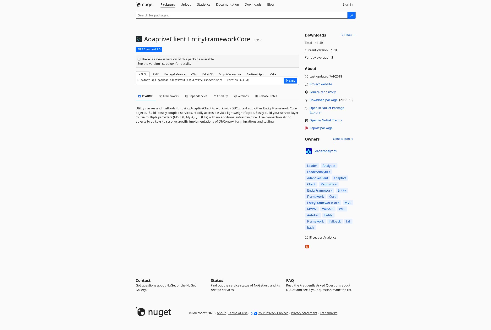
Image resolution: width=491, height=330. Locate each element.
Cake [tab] (273, 74)
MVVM (312, 209)
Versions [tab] (243, 96)
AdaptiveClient (317, 178)
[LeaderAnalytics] (308, 151)
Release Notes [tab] (267, 96)
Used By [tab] (222, 96)
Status (217, 280)
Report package (321, 128)
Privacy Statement (304, 313)
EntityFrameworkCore (323, 203)
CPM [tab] (194, 74)
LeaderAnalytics (325, 151)
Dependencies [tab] (197, 96)
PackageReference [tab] (174, 74)
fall (348, 221)
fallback (335, 221)
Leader (312, 166)
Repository (329, 184)
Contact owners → (343, 140)
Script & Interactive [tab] (230, 74)
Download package (323, 100)
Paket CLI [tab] (207, 74)
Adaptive (340, 178)
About (221, 313)
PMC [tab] (156, 74)
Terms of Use (238, 313)
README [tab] (147, 96)
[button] (290, 81)
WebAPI (328, 209)
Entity (342, 190)
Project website (320, 84)
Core (332, 196)
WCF (342, 209)
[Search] (351, 15)
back (310, 227)
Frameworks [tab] (170, 96)
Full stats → (348, 35)
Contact (143, 280)
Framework (315, 196)
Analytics (329, 166)
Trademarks (328, 313)
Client (311, 184)
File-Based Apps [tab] (256, 74)
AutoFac (313, 215)
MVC (348, 203)
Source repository (322, 92)
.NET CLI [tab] (142, 74)
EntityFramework (319, 190)
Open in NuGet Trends (325, 120)
